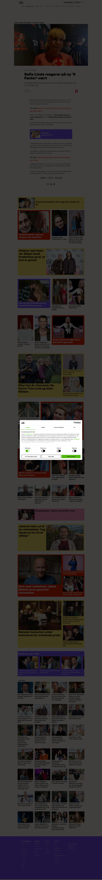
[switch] (43, 451)
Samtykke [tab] (27, 427)
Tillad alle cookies (71, 456)
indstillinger (76, 439)
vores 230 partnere (29, 434)
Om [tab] (74, 427)
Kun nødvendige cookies (31, 456)
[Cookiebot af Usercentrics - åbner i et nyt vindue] (75, 423)
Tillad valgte (51, 456)
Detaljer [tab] (43, 427)
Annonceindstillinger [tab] (59, 427)
